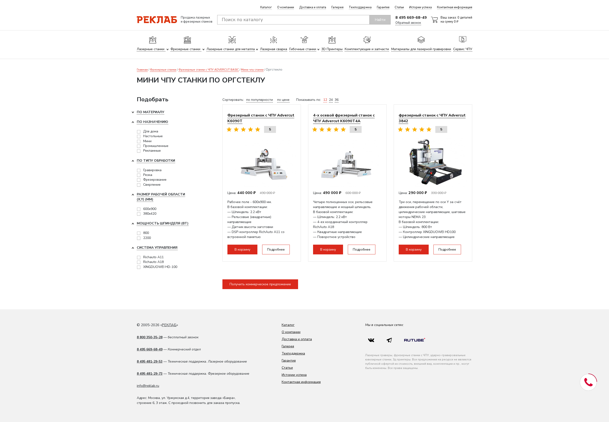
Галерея (337, 7)
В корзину (242, 249)
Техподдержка (360, 7)
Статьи (399, 7)
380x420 (149, 213)
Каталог (266, 7)
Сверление (152, 184)
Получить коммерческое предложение (260, 284)
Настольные (153, 136)
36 (337, 99)
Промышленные (155, 146)
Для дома (150, 131)
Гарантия (383, 7)
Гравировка (152, 170)
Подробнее (276, 249)
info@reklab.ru (148, 385)
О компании (285, 7)
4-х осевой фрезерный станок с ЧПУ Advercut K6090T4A (344, 118)
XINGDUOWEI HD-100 (160, 267)
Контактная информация (454, 7)
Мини (147, 141)
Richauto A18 (153, 262)
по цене (283, 99)
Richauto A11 (153, 257)
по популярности (259, 99)
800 (146, 233)
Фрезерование (155, 179)
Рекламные (152, 150)
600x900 (149, 209)
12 (325, 99)
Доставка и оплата (312, 7)
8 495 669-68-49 (411, 17)
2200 (147, 238)
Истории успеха (420, 7)
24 (331, 99)
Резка (147, 175)
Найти (380, 19)
